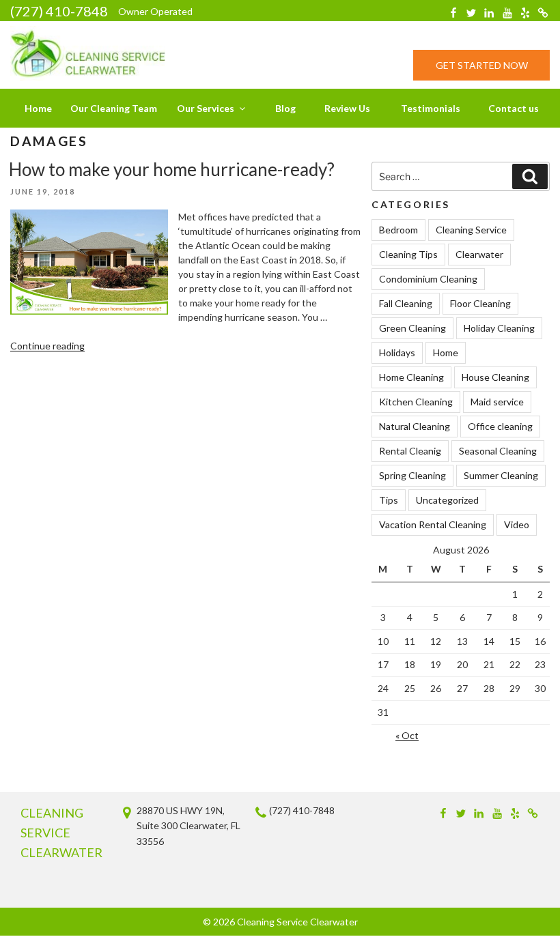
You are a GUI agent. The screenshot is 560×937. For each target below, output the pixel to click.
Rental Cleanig (410, 451)
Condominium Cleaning (428, 279)
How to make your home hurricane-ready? (172, 169)
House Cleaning (495, 377)
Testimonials (430, 108)
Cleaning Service (471, 229)
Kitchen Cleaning (416, 401)
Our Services (205, 108)
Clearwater (479, 254)
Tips (388, 500)
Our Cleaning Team (113, 108)
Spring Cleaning (412, 475)
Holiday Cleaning (499, 328)
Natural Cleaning (414, 426)
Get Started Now (482, 65)
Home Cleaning (411, 377)
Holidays (397, 352)
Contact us (513, 108)
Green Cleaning (412, 328)
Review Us (347, 108)
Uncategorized (447, 500)
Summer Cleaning (501, 475)
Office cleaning (500, 426)
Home (38, 108)
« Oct (407, 735)
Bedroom (398, 229)
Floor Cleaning (480, 303)
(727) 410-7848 (59, 11)
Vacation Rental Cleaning (432, 524)
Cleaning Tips (408, 254)
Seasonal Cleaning (498, 451)
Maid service (497, 401)
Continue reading (47, 345)
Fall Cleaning (405, 303)
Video (516, 524)
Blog (285, 108)
